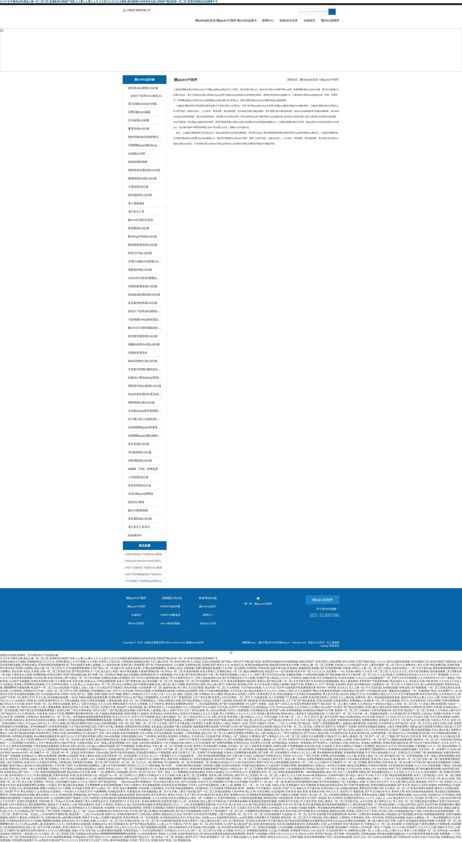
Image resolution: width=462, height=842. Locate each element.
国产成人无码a (346, 729)
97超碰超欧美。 (187, 755)
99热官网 (44, 801)
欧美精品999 (346, 749)
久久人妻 (395, 781)
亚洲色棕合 (156, 713)
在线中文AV (176, 710)
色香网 (324, 755)
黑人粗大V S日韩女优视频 (295, 729)
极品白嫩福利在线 (253, 671)
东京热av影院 (353, 671)
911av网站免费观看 (359, 759)
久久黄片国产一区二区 (338, 713)
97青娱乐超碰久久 (241, 837)
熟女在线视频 (131, 674)
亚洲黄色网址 (340, 700)
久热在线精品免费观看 (45, 746)
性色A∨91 (29, 762)
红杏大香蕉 (146, 733)
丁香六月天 (384, 807)
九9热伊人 (53, 778)
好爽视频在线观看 (257, 830)
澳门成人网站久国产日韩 (381, 820)
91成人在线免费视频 (105, 723)
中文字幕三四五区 (89, 707)
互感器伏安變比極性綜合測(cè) (145, 369)
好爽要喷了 (190, 720)
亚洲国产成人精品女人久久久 (272, 677)
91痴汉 (52, 785)
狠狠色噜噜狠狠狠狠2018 (447, 668)
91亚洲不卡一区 (258, 781)
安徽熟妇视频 (293, 674)
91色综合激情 (346, 677)
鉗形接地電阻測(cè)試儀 (142, 336)
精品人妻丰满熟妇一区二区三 (172, 716)
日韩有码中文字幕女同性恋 (303, 739)
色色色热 (382, 768)
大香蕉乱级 (64, 762)
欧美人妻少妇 (162, 684)
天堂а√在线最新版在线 (400, 811)
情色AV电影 (130, 687)
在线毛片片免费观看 (312, 736)
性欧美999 (432, 681)
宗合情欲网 (277, 791)
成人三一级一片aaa (84, 811)
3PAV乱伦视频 (142, 690)
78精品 (446, 765)
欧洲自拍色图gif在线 (256, 664)
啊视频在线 (79, 794)
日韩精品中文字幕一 (34, 690)
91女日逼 (178, 674)
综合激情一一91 (335, 671)
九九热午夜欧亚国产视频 (212, 720)
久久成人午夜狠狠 (279, 830)
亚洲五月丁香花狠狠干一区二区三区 (222, 811)
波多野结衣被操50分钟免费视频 (280, 661)
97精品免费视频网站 (154, 668)
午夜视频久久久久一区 (427, 746)
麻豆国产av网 (277, 710)
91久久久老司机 (201, 729)
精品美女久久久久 (403, 798)
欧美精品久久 (29, 755)
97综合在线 (432, 837)
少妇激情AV (201, 788)
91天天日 (222, 804)
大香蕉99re (32, 716)
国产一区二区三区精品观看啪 (213, 791)
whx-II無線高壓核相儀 (172, 623)
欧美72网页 (259, 837)
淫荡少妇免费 (324, 700)
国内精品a (262, 707)
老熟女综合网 (133, 668)
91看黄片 (135, 785)
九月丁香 (291, 700)
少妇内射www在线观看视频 (437, 811)
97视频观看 (164, 752)
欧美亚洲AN (87, 752)
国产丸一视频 (84, 694)
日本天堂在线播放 (418, 671)
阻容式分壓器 (136, 502)
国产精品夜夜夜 (306, 700)
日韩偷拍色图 (390, 687)
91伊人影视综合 (18, 804)
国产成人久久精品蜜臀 (44, 729)
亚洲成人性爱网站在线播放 (29, 684)
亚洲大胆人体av (380, 759)
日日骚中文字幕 (423, 798)
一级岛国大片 (30, 833)
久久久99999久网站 (57, 684)
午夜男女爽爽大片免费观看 (434, 824)
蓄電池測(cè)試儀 (138, 128)
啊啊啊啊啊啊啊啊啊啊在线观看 (118, 833)
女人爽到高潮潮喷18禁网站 (238, 733)
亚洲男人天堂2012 (109, 661)
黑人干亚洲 (27, 739)
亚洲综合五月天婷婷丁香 (412, 752)
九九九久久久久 (398, 671)
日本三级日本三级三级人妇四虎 (318, 720)
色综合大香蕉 (31, 671)
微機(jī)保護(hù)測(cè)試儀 (144, 344)
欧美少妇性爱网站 (71, 733)
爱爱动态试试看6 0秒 (371, 788)
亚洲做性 (383, 720)
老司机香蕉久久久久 (20, 775)
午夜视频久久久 (168, 755)
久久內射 (92, 661)
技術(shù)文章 (289, 20)
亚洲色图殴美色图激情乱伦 (53, 664)
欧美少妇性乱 (55, 677)
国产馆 (149, 664)
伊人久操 (27, 781)
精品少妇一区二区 (211, 733)
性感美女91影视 (377, 765)
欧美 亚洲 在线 (75, 681)
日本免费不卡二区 (448, 690)
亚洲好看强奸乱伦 (188, 833)
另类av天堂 (278, 785)
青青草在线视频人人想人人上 (236, 674)
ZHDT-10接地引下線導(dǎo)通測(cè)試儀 (145, 567)
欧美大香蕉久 (207, 671)
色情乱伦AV (141, 720)
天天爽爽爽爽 (92, 785)
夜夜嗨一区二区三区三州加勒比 (352, 710)
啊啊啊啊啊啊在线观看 (99, 720)
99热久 (356, 668)
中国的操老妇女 (163, 664)
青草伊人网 (215, 775)
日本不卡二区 (397, 720)
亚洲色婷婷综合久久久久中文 (35, 837)
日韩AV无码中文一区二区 (367, 739)
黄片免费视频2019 (222, 729)
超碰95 (145, 713)
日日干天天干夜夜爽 (143, 716)
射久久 (185, 768)
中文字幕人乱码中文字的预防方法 (236, 707)
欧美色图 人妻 (235, 716)
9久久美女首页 (308, 801)
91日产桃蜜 (114, 694)
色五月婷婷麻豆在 (327, 677)
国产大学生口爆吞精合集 (145, 677)
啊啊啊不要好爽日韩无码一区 (81, 713)
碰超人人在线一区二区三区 (402, 703)
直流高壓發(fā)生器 (139, 485)
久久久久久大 (289, 833)
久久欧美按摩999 (147, 833)
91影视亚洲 (133, 791)
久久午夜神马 (156, 703)
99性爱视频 (193, 733)
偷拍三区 (331, 772)
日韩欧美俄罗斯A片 (48, 700)
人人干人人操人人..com (378, 798)
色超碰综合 (434, 794)
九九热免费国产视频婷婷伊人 (371, 749)
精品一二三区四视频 (11, 742)
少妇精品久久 (11, 739)
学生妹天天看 (420, 716)
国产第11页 (403, 785)
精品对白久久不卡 (386, 746)
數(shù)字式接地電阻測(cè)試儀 (145, 327)
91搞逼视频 (434, 765)
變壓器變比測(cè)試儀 (141, 402)
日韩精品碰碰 (368, 833)
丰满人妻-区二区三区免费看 (191, 775)
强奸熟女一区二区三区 (426, 739)
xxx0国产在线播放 (19, 681)
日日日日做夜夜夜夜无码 (290, 824)
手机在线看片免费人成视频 (85, 664)
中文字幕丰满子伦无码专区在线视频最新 (316, 681)
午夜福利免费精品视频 (398, 794)
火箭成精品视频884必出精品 (344, 794)
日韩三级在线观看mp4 (208, 677)
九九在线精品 (22, 811)
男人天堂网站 (227, 713)
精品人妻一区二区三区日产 (49, 668)
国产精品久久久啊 (98, 794)
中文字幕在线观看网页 (128, 807)
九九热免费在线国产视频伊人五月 (69, 798)
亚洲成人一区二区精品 (234, 736)
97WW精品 (448, 794)
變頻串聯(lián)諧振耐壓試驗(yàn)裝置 (145, 136)
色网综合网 (279, 746)
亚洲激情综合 (103, 811)
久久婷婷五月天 (142, 759)
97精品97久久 (333, 736)
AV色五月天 (204, 781)
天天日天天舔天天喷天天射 (437, 723)
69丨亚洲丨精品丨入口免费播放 (170, 772)
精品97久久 (399, 733)
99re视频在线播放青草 (46, 736)
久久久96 (296, 775)
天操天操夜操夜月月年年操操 (184, 827)
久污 (271, 707)
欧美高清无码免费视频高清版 (301, 781)
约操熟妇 (95, 798)
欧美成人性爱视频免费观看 (429, 814)
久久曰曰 (390, 716)
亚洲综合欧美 (132, 820)
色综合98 (17, 671)
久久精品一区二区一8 (397, 788)
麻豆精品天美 (245, 684)
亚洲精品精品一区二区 (229, 671)
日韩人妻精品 (330, 817)
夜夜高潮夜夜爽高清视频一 (32, 785)
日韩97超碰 (100, 694)
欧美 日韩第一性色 (65, 694)
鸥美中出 (110, 814)
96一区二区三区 (269, 775)
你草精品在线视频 (395, 817)
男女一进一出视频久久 (203, 798)
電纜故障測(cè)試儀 (140, 269)
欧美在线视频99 (236, 681)
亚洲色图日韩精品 (146, 752)
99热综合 (354, 742)
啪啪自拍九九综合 (172, 814)
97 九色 (95, 671)
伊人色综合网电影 (216, 710)
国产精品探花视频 (24, 733)
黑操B (161, 833)
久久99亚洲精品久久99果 (362, 807)
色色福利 (340, 684)
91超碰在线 (260, 697)
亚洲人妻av (371, 707)
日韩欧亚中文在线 (288, 801)
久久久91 (297, 755)
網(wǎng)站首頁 (205, 20)
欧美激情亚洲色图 (329, 690)
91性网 (8, 720)
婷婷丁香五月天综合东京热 (269, 674)
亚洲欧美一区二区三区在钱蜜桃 (381, 700)
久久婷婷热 (232, 687)
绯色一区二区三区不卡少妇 (62, 690)
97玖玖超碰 (270, 716)
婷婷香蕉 (157, 762)
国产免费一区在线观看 (346, 833)
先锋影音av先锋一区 (359, 830)
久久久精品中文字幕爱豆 (328, 762)
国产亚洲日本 (158, 794)
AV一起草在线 (191, 801)
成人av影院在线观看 (431, 684)
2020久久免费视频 (238, 710)
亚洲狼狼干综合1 (243, 729)
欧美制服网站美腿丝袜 (202, 804)
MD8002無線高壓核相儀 (173, 606)
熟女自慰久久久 (399, 681)
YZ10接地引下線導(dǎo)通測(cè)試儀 (145, 580)
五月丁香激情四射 (181, 697)
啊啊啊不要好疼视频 (184, 778)
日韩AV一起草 (239, 723)
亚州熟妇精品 (279, 742)
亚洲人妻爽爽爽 (128, 788)
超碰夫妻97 (339, 759)
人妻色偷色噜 (113, 700)
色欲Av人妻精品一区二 (419, 817)
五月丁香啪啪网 (439, 674)
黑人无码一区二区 (403, 801)
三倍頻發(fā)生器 (138, 477)
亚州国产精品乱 (323, 833)
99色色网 (144, 788)
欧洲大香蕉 (222, 794)
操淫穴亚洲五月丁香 (184, 752)
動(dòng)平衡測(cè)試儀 (142, 236)
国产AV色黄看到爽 (330, 668)
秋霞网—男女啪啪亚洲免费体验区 (327, 807)
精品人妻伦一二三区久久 (380, 778)
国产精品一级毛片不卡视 (235, 661)
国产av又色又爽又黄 (418, 720)
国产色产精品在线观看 (142, 824)
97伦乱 (248, 755)
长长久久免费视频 (141, 729)
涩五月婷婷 (215, 824)
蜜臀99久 (411, 664)
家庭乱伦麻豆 (451, 807)
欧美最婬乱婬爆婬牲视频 (262, 801)
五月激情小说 (11, 830)
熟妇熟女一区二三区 (301, 762)
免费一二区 (97, 772)
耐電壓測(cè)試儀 (138, 228)
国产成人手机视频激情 (188, 811)
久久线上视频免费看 (49, 707)
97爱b (275, 811)
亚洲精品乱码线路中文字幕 (318, 710)
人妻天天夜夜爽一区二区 (232, 814)
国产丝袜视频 (235, 739)
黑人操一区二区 (318, 794)
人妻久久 (284, 775)
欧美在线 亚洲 (312, 746)
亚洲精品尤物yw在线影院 (115, 677)
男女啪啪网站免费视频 (329, 752)
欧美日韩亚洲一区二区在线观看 (119, 755)
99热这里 (404, 687)
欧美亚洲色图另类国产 (306, 703)
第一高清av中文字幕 (62, 801)
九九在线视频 (285, 827)
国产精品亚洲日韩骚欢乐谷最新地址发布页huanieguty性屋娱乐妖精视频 (325, 820)
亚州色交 (442, 830)
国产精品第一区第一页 (408, 723)
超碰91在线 (308, 677)
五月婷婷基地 (410, 824)
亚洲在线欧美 (108, 798)
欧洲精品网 (65, 794)
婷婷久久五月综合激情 (197, 742)
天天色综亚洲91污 (336, 830)
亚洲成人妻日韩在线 (268, 713)
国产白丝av (310, 733)
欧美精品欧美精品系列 (329, 785)
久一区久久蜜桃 (56, 723)
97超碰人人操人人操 (81, 687)
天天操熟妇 (47, 694)
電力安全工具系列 (139, 526)
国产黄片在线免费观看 (231, 703)
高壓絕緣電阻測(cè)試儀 (142, 286)
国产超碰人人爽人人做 (58, 807)
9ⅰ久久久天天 (404, 716)
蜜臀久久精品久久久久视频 (55, 788)
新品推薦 (145, 545)
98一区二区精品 (70, 752)
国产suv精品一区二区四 (104, 788)
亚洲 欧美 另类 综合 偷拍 (424, 736)
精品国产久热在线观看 (129, 707)
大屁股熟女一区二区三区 (385, 684)
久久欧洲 (165, 697)
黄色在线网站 (449, 746)
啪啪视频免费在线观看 (205, 726)
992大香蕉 (348, 661)
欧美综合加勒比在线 (403, 807)
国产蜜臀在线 (133, 681)
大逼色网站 (157, 788)
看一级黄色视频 (163, 778)
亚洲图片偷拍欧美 (111, 817)
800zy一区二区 (173, 671)
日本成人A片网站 (94, 827)
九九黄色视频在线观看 (109, 830)
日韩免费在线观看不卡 (24, 840)
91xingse (31, 723)
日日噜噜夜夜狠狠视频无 (260, 794)
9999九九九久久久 (277, 837)
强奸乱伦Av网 (28, 707)
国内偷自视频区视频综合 (391, 833)
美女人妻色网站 (349, 681)
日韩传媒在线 (52, 817)
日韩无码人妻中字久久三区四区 (240, 775)
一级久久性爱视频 (38, 768)
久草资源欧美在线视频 (400, 765)
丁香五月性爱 (311, 755)
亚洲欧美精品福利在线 (395, 742)
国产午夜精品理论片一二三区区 (143, 749)
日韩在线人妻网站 (150, 814)
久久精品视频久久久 (176, 707)
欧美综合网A (54, 674)
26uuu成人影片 (215, 684)
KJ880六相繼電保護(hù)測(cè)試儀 (173, 614)
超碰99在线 (169, 687)
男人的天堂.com (238, 804)
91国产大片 (288, 788)
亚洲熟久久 (311, 684)
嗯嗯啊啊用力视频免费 (16, 687)
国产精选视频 (405, 814)
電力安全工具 (136, 211)
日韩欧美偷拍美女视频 (21, 794)
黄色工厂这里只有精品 (84, 703)
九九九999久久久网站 (307, 707)
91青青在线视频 (96, 700)
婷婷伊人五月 (218, 681)
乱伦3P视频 (240, 781)
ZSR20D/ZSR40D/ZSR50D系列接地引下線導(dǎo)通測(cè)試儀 (145, 560)
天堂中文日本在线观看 (404, 677)
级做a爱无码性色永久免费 (284, 664)
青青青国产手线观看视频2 (374, 681)
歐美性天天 (237, 664)
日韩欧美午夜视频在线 (371, 814)
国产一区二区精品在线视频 (261, 827)
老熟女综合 (68, 820)
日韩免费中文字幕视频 (266, 817)
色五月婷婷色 (14, 762)
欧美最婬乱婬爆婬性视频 (403, 749)
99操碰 (346, 668)
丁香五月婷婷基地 (81, 710)
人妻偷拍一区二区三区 (273, 739)
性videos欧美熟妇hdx (314, 775)
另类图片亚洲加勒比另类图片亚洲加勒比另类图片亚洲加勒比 (177, 807)
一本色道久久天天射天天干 (77, 791)
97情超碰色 (79, 837)
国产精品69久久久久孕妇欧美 (18, 713)
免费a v (94, 820)
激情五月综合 (175, 794)
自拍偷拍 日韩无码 (10, 833)
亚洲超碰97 (292, 785)
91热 (72, 775)
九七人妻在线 (346, 697)
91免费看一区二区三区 (448, 820)
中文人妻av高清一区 (161, 661)
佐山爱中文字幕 (412, 762)
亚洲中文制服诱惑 (27, 801)
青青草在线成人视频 (373, 794)
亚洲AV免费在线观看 (421, 788)
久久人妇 (171, 694)
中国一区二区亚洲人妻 (71, 739)
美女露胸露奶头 (442, 817)
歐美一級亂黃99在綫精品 (396, 690)
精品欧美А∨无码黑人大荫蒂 (240, 694)
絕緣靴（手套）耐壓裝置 (143, 468)
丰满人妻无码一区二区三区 (405, 759)
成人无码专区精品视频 (139, 804)
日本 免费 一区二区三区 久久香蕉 (149, 723)
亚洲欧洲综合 (143, 746)
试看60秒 (231, 684)
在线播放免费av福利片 (306, 827)
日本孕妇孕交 (386, 723)
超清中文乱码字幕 (427, 804)
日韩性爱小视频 (211, 765)
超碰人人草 (37, 759)
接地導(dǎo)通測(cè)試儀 (143, 87)
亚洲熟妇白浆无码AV (87, 833)
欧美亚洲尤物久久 (172, 801)
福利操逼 (253, 700)
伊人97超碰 (82, 820)
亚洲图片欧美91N (354, 798)
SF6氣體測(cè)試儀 (139, 452)
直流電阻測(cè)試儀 (140, 518)
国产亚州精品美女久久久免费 (238, 677)
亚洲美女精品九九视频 (12, 661)
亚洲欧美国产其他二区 (163, 840)
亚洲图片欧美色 (442, 713)
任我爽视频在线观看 (245, 752)
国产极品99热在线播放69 (436, 762)
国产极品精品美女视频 (70, 785)
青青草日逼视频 (61, 703)
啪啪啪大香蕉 (271, 729)
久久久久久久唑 (427, 827)
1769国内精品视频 (313, 674)
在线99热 (372, 723)
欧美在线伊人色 (330, 788)
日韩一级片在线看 (109, 733)
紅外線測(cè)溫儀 (138, 120)
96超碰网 (122, 772)
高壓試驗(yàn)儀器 (139, 111)
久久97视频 (79, 661)
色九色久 (106, 671)
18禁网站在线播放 (22, 736)
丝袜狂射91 (248, 762)
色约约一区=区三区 (140, 772)
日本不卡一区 (435, 781)
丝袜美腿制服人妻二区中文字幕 (159, 791)
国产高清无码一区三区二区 (119, 762)
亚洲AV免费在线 (151, 801)
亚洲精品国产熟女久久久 (216, 664)
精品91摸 (323, 733)
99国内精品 (444, 785)
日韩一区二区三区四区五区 (55, 671)
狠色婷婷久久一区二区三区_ (56, 716)
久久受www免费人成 (30, 824)
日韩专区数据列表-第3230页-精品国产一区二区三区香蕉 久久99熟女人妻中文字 (416, 710)
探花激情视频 (31, 788)
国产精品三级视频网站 (145, 697)
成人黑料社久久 (382, 801)
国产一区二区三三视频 (382, 736)
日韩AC (228, 752)
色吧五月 (330, 726)
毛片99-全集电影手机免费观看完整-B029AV (301, 687)
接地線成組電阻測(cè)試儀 (144, 294)
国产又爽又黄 (234, 755)
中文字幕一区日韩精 (233, 668)
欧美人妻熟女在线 (90, 755)
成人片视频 (178, 684)
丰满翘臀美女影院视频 (257, 811)
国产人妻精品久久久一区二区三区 (281, 736)
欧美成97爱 (239, 700)
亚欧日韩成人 (183, 729)
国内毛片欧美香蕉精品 (122, 752)
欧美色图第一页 (433, 772)
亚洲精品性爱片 (116, 791)
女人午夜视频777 (278, 697)
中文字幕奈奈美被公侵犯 (89, 736)
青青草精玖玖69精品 (348, 720)
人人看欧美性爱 (110, 664)
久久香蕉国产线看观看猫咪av (166, 720)
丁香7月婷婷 (53, 811)
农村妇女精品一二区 (403, 668)
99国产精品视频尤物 (74, 674)
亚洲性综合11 (241, 742)
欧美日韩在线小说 (87, 775)
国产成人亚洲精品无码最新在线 (156, 811)
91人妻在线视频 (280, 762)
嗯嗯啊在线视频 (51, 820)
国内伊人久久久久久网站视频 (143, 765)
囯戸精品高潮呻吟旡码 (79, 723)
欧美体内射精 (191, 671)
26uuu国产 (327, 707)
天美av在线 (101, 752)
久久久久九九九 (414, 772)
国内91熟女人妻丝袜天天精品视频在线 (302, 713)
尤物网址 (5, 671)
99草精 (332, 687)
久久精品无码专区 (405, 804)
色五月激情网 (308, 785)
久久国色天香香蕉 (47, 762)
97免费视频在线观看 (163, 690)
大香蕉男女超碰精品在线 (135, 661)
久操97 (401, 820)
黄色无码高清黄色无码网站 (395, 707)
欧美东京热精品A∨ (179, 798)
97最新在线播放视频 (111, 713)
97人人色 (439, 798)
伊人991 (182, 687)
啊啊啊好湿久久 (9, 824)
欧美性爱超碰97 (78, 749)
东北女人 (342, 687)
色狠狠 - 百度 (265, 703)
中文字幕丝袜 (423, 668)
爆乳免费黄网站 (37, 804)
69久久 (405, 700)
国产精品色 (274, 720)
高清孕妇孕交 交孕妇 (47, 733)
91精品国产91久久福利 (202, 707)
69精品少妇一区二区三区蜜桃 (246, 768)
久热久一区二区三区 (111, 820)
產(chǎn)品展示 (247, 20)
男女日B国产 (28, 791)
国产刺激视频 (418, 687)
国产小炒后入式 (284, 703)
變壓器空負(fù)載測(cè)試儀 (144, 385)
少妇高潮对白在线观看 (78, 824)
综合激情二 (179, 733)
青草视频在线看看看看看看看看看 (92, 716)
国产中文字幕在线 (179, 723)
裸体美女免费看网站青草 (179, 703)
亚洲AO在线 (447, 697)
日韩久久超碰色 (215, 772)
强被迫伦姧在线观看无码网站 (426, 726)
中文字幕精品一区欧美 (268, 788)
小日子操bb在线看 (251, 687)
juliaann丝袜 (420, 794)
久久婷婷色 (15, 690)
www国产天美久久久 (141, 778)
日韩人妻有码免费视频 (115, 840)
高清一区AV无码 (374, 817)
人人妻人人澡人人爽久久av (387, 830)
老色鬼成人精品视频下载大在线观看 (171, 726)
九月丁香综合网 (201, 697)
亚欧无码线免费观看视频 (212, 755)
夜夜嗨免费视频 (62, 837)
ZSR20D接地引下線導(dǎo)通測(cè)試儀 (145, 554)
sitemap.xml (299, 642)
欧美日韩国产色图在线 (443, 661)
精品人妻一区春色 (295, 759)
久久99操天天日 (410, 684)
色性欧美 (248, 749)
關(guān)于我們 (226, 20)
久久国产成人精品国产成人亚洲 (241, 824)
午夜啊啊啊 (100, 791)
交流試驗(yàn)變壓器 (140, 493)
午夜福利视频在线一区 (151, 671)
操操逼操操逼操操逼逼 (387, 697)
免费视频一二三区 (450, 833)
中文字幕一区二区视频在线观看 (370, 713)
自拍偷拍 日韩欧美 (25, 700)
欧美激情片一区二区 (218, 837)
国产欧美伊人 (320, 742)
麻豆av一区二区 (9, 837)
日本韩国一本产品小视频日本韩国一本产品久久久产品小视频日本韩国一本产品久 (277, 778)
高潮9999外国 (61, 775)
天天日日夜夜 (195, 687)
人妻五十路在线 (187, 791)
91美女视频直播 (42, 775)
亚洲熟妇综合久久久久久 (41, 661)
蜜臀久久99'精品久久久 (274, 807)
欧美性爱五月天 (266, 694)
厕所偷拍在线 (267, 824)
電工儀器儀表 (136, 203)
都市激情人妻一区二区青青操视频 (403, 755)
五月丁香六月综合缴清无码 (199, 794)
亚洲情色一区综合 (43, 781)
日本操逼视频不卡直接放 (278, 814)
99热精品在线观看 (186, 690)
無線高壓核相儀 (137, 161)
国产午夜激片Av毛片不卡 (208, 749)
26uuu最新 (216, 694)
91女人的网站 (124, 684)
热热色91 (18, 720)
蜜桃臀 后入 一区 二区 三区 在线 (252, 785)
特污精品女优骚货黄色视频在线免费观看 (222, 833)
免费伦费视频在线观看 (208, 668)
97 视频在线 (356, 791)
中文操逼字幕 (213, 736)
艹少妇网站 (149, 736)
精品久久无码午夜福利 (424, 785)
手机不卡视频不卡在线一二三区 (266, 723)
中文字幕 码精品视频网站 (179, 788)
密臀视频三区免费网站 (91, 690)
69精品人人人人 (254, 716)
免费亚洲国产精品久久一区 (139, 837)
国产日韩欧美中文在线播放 (313, 811)
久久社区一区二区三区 (375, 671)
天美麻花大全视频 (105, 759)
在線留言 (309, 20)
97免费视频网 (295, 746)
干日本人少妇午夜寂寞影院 (203, 785)
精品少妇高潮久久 (279, 749)
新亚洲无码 (381, 729)
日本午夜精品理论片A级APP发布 (57, 742)
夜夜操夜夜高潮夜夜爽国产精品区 (209, 768)
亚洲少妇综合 (435, 807)
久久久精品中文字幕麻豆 (109, 687)
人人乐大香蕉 (159, 798)
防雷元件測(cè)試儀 (140, 253)
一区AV (73, 697)
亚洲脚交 (369, 746)
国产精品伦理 (124, 759)
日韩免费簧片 (282, 752)
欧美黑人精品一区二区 (370, 755)
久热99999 (238, 791)
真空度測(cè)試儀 (138, 443)
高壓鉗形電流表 (137, 352)
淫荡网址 (66, 811)
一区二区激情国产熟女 (423, 690)
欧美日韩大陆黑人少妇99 (323, 697)
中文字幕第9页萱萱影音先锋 (422, 833)
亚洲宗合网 (63, 710)
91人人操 (91, 778)
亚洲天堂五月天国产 (305, 798)
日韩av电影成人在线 (169, 700)
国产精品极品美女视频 (122, 710)
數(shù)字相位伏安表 (140, 219)
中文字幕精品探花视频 (443, 733)
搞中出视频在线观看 (398, 661)
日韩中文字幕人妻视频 (110, 726)
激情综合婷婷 (69, 707)
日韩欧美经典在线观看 (188, 765)
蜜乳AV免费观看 (47, 755)
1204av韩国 (433, 700)
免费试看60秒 (451, 752)
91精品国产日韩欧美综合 (267, 755)
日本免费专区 (417, 700)
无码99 (287, 755)
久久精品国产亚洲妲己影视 (281, 765)
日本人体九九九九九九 (127, 827)
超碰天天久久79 (365, 729)
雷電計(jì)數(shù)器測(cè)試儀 (145, 261)
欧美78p (90, 830)
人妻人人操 (226, 785)
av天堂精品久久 (448, 694)
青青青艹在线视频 (257, 833)
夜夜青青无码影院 (262, 746)
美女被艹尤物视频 (10, 755)
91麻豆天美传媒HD (20, 729)
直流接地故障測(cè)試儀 (142, 302)
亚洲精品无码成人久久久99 (225, 762)
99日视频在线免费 (57, 697)
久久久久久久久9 (245, 713)
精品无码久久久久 (200, 716)
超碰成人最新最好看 (354, 723)
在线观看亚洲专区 (227, 817)
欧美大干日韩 (56, 713)
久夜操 (387, 668)
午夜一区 (123, 723)
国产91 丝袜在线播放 (72, 778)
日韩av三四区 (285, 690)
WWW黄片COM (229, 726)
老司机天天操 (416, 681)
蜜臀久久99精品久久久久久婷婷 (157, 775)
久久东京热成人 (386, 674)
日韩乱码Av (10, 772)
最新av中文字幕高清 (308, 788)
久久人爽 (310, 752)
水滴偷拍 (204, 694)
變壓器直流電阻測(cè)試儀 (144, 170)
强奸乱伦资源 (252, 739)
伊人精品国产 (89, 733)
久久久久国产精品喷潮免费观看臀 (393, 775)
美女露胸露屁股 (404, 778)
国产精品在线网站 (354, 707)
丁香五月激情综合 (292, 733)
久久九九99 (104, 703)
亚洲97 (338, 707)
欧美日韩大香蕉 (429, 694)
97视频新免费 (222, 778)
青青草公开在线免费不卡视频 (209, 746)
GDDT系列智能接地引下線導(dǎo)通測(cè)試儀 (145, 574)
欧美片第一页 (302, 671)
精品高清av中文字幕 (78, 772)
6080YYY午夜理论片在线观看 (195, 739)
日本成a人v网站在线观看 (101, 746)
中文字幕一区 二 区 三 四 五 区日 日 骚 (301, 716)
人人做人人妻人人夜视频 (351, 778)
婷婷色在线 (270, 798)
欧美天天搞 (418, 837)
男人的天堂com (258, 720)
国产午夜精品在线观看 (303, 749)
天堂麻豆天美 (108, 707)
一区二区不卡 (245, 697)
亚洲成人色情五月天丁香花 (361, 811)
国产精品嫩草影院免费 (428, 768)
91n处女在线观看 (382, 837)
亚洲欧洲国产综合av (119, 697)
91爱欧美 (416, 707)
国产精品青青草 (81, 671)
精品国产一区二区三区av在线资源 (50, 687)
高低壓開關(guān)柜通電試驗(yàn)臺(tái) (145, 427)
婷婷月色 (172, 759)
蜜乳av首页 (408, 781)
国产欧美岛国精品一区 (332, 781)
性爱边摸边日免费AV (426, 801)
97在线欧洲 (373, 690)
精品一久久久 (377, 661)
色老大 (120, 681)
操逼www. (90, 681)
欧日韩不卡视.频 (432, 707)
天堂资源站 (357, 817)
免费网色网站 (369, 720)
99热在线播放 (284, 694)
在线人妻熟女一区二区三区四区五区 (338, 801)
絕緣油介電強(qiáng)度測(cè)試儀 (145, 377)
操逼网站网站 (446, 804)
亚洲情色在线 (192, 664)
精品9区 (251, 681)
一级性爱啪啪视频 (314, 772)
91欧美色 (42, 713)
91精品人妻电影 (280, 684)
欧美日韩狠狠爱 (129, 733)
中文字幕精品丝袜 (174, 742)
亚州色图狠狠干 (39, 726)
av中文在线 (365, 801)
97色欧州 (296, 677)
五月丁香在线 (326, 684)
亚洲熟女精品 (29, 664)
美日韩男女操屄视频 (232, 827)
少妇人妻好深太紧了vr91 (213, 820)
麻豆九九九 (67, 736)
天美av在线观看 (211, 661)
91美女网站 (263, 791)
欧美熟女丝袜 (316, 791)
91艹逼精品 (448, 677)
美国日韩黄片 (131, 713)
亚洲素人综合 (174, 668)
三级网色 (344, 817)
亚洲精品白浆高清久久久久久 (412, 674)
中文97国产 (9, 801)
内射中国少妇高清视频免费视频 (37, 710)
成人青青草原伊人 (154, 707)
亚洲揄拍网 (261, 749)
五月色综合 (197, 736)
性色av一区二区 (164, 837)
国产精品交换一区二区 (279, 681)
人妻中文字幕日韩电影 (113, 765)
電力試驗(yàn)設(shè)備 (142, 103)
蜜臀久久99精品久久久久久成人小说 (143, 694)
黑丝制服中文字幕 (55, 759)
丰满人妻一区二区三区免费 (167, 746)
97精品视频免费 (106, 681)
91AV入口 (239, 830)
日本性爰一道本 (370, 827)
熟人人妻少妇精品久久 (267, 733)
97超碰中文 (12, 707)
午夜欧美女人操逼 (22, 674)
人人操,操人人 (78, 684)
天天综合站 (236, 690)
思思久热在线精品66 (358, 684)
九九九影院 (325, 739)
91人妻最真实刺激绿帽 (167, 768)
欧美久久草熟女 (104, 804)
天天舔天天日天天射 (248, 807)
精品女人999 (306, 833)
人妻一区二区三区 (371, 668)
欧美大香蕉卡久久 (73, 827)
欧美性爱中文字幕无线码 (269, 820)
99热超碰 (391, 814)
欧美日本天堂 (120, 811)
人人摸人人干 (163, 824)
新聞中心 (268, 20)
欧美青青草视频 (58, 726)
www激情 (454, 830)
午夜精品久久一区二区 (377, 824)
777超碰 (385, 827)
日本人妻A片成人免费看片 (446, 729)
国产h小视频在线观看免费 (397, 739)
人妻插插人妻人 (159, 710)
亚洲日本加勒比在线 (42, 681)
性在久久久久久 (121, 716)
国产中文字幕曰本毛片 (377, 791)
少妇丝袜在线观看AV (150, 742)
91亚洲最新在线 (259, 710)
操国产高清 (297, 684)
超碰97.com (87, 759)
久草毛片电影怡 (342, 746)
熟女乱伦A (15, 807)
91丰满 (188, 746)
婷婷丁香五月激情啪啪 (401, 768)
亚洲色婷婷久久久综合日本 (124, 801)
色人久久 (9, 778)
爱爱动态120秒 (17, 768)
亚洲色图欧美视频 (354, 752)
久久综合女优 (353, 768)
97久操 (133, 811)
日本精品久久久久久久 (177, 830)
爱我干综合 (262, 762)
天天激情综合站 (338, 733)
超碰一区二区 (200, 824)
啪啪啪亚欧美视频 (309, 668)
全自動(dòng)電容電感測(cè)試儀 (145, 410)
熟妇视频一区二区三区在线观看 (191, 681)
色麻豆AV (117, 837)
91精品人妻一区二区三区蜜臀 (316, 664)
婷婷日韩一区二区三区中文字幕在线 (301, 817)
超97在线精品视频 (143, 684)
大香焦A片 (330, 778)
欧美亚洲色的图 (343, 837)
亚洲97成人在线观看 (132, 664)
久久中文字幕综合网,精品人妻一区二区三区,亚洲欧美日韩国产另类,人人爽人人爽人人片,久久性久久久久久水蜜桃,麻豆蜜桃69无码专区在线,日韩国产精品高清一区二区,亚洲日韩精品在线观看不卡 (109, 1)
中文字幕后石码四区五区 (82, 726)
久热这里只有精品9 (163, 729)
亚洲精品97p (99, 824)
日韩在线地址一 (132, 830)
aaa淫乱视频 (245, 817)
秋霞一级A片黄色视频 (125, 671)
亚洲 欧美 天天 (290, 720)
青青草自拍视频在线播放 (371, 726)
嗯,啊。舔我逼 (246, 788)
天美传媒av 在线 (338, 742)
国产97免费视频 (125, 746)
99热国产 (342, 726)
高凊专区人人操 (68, 804)
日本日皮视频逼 (162, 733)
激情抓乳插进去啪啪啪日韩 (113, 778)
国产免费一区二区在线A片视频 (105, 674)
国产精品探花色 (107, 781)
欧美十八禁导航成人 (425, 775)
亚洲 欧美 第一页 (392, 762)
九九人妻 (351, 755)
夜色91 (344, 791)
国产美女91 (402, 736)
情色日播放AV (86, 804)
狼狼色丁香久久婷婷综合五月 (177, 677)
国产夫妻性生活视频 (287, 794)
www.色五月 (317, 830)
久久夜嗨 (179, 664)
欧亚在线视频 (337, 755)
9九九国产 (251, 703)
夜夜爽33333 (237, 794)
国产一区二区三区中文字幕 (206, 830)
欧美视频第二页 (199, 762)
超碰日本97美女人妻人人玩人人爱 (420, 697)
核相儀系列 (135, 535)
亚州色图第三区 (420, 661)
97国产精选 (362, 661)
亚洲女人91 (15, 788)
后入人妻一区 (356, 687)
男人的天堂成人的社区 (335, 694)
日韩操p (53, 768)
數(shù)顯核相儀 (138, 510)
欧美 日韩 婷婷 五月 (224, 807)
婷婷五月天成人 (91, 817)
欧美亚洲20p (171, 713)
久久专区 (399, 772)
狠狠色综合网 (337, 811)
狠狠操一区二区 (427, 830)
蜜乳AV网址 (374, 762)
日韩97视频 (296, 837)
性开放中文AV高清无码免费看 (200, 814)
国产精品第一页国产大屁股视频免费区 (319, 723)
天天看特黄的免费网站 (86, 765)
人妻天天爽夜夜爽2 (397, 726)
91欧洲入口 (341, 664)
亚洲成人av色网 (299, 697)
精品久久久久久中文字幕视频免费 (400, 694)
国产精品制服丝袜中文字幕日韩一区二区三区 (350, 674)
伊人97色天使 (262, 684)
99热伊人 (355, 827)
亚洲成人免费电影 (371, 742)
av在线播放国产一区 (378, 677)
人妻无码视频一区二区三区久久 (386, 664)
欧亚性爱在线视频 (22, 677)
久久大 (54, 794)
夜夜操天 (53, 804)
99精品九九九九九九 (32, 749)
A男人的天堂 (219, 716)
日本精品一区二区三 (239, 746)
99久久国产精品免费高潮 (431, 664)
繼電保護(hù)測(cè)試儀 (142, 178)
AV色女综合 (193, 817)
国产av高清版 (189, 781)
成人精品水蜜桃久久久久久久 (260, 690)
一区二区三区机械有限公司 (137, 768)
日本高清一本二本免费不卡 (434, 749)
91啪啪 (302, 807)
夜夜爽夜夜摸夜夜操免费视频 (134, 798)
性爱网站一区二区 (123, 720)
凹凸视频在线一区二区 (176, 762)
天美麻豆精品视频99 (252, 765)
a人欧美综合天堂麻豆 (48, 791)
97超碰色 (27, 798)
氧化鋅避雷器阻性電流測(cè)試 (145, 394)
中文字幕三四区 (63, 765)
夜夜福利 (421, 781)
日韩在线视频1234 (131, 736)
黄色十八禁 (6, 733)
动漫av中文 (77, 830)
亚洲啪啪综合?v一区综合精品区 (106, 749)
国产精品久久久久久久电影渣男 (111, 729)
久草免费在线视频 (237, 801)
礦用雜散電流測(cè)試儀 (142, 244)
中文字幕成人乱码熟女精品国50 (77, 768)
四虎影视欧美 (147, 674)
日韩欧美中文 (36, 817)
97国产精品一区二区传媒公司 (107, 668)
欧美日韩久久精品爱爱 (328, 661)
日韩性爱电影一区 (381, 733)
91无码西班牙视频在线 (54, 814)
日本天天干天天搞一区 (427, 778)
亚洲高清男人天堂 (316, 824)
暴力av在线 (448, 778)
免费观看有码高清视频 (137, 726)
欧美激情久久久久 (54, 824)
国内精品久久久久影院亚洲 (87, 807)
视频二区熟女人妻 (187, 694)
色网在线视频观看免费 (52, 772)
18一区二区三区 (150, 820)
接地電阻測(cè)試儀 (140, 194)
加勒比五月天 (357, 694)
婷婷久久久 (297, 752)
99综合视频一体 (211, 827)
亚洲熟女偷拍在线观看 (121, 794)
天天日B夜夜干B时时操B (223, 788)
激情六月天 (28, 697)
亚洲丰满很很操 (227, 798)
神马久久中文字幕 (14, 703)
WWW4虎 (263, 668)
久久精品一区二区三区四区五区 (56, 833)
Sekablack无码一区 (22, 752)
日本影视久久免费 (201, 723)
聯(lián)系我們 (330, 20)
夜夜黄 (322, 798)
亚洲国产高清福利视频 (210, 752)
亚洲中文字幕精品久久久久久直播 (199, 713)
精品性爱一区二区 (215, 687)
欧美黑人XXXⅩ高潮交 (224, 697)
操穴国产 (361, 690)
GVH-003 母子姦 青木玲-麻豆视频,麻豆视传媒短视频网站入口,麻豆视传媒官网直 (328, 804)
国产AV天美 (37, 811)
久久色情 (171, 833)
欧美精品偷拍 (196, 772)
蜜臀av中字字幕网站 (46, 739)
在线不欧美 (142, 710)
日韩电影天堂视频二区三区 (87, 762)
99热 (201, 690)
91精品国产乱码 (358, 664)
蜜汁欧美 (255, 661)
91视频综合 (185, 759)
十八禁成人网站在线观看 (432, 703)
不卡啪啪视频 (164, 674)
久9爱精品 (254, 736)
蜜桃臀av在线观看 (68, 755)
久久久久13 (318, 671)
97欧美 (258, 729)
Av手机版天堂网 (81, 788)
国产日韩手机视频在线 (356, 785)
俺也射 (109, 827)
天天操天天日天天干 (377, 781)
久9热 (418, 811)
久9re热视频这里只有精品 (300, 768)
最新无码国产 (306, 661)
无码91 (304, 794)
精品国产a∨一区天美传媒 (279, 671)
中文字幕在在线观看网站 (307, 694)
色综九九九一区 (362, 837)
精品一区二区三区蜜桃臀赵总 (139, 700)
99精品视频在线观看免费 (93, 697)
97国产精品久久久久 (98, 837)
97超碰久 (357, 746)
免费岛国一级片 (364, 697)
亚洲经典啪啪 (293, 710)
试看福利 (421, 807)
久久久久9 (420, 765)
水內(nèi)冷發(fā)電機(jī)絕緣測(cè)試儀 (145, 277)
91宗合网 (127, 690)
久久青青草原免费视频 (19, 746)
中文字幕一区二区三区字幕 (178, 749)
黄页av (261, 681)
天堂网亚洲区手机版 (56, 749)
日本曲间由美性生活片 (172, 817)
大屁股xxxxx (208, 817)
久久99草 (291, 723)
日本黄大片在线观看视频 (71, 720)
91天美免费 (327, 827)
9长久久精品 (193, 661)
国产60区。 (167, 765)
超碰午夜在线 (278, 668)
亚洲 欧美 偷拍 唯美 (296, 791)
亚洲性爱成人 (63, 661)
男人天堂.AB (23, 778)
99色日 (380, 716)
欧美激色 (292, 668)
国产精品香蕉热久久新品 (196, 700)
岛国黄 (352, 726)
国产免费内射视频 (222, 742)
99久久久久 (332, 791)
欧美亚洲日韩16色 (359, 733)
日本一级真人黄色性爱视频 (109, 742)
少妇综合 (427, 713)
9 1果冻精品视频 (384, 804)
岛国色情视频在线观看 (319, 759)
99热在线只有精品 (451, 739)
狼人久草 (250, 791)
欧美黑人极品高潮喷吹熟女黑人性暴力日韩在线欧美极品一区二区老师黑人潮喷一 (131, 739)
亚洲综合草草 (41, 798)
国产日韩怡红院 (402, 837)
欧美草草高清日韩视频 (174, 785)
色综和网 (396, 824)
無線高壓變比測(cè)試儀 (142, 360)
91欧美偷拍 (347, 690)
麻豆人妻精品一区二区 (355, 736)
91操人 (21, 723)
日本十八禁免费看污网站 (351, 772)
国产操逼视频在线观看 (153, 827)
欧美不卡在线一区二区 (38, 703)
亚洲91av (120, 804)
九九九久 (361, 677)
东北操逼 (327, 746)
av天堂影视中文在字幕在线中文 (345, 824)
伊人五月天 (72, 759)
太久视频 (228, 830)
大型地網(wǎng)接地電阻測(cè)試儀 (145, 319)
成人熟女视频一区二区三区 (157, 681)
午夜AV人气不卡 (440, 720)
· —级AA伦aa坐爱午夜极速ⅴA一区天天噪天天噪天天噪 (149, 781)
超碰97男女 (159, 759)
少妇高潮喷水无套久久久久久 (71, 781)
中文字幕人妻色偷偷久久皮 (380, 752)
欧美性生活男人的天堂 (72, 746)
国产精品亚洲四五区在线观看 (255, 726)
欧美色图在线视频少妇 (26, 694)
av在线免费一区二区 (150, 687)
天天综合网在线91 (152, 830)
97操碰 (293, 807)
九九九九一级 (143, 762)
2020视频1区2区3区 (418, 733)
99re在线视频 (111, 736)
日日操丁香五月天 (139, 840)
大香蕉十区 (274, 833)
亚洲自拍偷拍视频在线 (271, 700)
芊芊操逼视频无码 (327, 749)
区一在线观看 (205, 778)
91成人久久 (6, 811)
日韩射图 (19, 716)
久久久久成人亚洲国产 (404, 827)
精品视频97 (341, 827)
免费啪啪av (356, 700)
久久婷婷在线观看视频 (249, 798)
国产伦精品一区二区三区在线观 (82, 677)
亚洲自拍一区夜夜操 (299, 742)
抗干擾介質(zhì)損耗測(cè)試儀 (145, 419)
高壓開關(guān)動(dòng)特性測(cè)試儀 (145, 145)
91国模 (37, 820)
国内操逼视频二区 (440, 671)
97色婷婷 (109, 807)
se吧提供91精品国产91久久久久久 (57, 840)
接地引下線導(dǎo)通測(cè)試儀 (147, 95)
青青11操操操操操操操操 (419, 791)
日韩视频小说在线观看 (323, 729)
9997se (42, 723)
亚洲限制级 (39, 674)
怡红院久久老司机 (19, 759)
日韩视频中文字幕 (223, 781)
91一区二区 (299, 814)
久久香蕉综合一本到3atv (371, 703)
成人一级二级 (276, 781)
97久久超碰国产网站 (306, 690)
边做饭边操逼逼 (349, 788)
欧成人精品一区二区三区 (101, 684)
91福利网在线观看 (170, 820)
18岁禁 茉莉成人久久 (109, 768)
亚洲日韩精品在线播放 (383, 785)
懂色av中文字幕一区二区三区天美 (293, 726)
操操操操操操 (434, 752)
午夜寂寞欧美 (285, 798)
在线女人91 (369, 768)
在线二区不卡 (113, 690)
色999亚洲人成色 (195, 684)
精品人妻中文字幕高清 (213, 801)
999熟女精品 (353, 716)
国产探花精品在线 (274, 768)
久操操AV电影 (85, 742)
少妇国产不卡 (11, 791)
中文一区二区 (255, 814)
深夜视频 (189, 668)
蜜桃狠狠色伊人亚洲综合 (312, 765)
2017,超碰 (131, 742)
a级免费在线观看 (71, 817)
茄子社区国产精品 (334, 716)
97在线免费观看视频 (77, 668)
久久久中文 (269, 687)
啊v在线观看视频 (420, 729)
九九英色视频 (38, 778)
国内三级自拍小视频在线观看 (75, 729)
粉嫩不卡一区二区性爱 (46, 752)
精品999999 (143, 794)
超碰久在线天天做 (238, 720)
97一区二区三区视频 (355, 762)
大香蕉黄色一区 (233, 749)
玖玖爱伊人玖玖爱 (260, 742)
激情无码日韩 (28, 830)
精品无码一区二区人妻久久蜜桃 (338, 703)
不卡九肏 (41, 697)
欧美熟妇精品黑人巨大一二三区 (171, 804)
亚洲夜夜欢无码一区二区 (262, 772)
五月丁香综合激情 (194, 710)
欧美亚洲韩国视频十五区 (115, 785)
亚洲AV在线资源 (231, 765)
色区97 (93, 781)
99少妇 (382, 811)
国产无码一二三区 (28, 772)
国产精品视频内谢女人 (379, 772)
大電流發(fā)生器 (138, 186)
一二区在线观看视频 (206, 703)
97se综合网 (39, 677)
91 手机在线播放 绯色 (73, 700)
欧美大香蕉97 (190, 820)
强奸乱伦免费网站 (357, 765)
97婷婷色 (251, 668)
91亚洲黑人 (30, 742)
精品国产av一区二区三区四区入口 (118, 775)
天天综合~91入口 (148, 755)
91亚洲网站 (372, 694)
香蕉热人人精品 (221, 723)
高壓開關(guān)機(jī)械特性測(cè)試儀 (145, 435)
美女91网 (180, 661)
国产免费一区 (265, 752)
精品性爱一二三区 (79, 814)
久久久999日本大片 (429, 677)
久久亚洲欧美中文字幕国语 (405, 713)
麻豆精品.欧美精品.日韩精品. (173, 736)
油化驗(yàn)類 (136, 153)
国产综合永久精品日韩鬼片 (424, 742)
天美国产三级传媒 (222, 700)
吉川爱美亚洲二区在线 (241, 820)
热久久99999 (335, 798)
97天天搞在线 (373, 687)
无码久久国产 (100, 710)
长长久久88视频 (138, 703)
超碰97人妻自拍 (18, 817)
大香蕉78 (318, 726)
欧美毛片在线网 (336, 765)
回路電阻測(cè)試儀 (140, 460)
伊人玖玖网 (368, 716)
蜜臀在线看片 (120, 703)
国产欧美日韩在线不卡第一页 (201, 674)
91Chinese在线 (284, 707)
